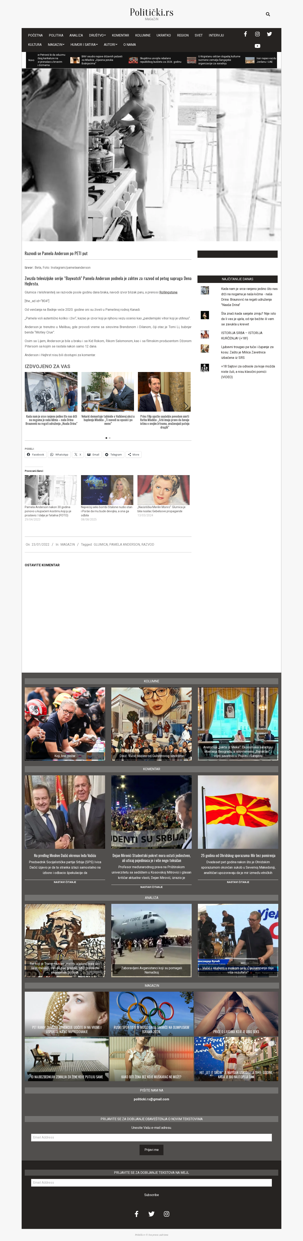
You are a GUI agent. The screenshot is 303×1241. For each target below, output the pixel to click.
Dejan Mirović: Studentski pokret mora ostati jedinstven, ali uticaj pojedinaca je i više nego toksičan (152, 858)
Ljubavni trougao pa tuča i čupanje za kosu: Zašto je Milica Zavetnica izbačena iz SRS (247, 352)
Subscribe (151, 1195)
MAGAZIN (67, 544)
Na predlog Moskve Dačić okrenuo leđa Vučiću (65, 855)
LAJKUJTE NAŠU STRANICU (237, 254)
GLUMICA (101, 544)
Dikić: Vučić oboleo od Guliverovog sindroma (152, 756)
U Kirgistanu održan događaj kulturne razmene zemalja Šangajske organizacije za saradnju (179, 60)
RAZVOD (147, 544)
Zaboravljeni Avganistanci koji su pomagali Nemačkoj (151, 970)
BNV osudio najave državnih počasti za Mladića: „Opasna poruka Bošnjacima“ (61, 60)
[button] (186, 406)
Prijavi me (151, 1150)
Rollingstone (168, 292)
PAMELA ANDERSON (124, 544)
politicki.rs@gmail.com (151, 1099)
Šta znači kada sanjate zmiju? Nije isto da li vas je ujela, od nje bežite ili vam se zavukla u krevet (248, 319)
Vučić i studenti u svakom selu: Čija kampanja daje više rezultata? (238, 970)
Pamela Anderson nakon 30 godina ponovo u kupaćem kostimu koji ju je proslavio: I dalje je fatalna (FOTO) (48, 511)
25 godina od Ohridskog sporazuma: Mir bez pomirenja (238, 855)
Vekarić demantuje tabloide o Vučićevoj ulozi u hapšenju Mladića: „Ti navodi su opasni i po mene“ (108, 419)
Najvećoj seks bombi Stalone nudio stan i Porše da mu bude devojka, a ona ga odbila (106, 511)
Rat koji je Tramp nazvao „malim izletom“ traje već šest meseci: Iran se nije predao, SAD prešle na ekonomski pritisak (65, 968)
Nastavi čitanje (65, 882)
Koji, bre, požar (64, 756)
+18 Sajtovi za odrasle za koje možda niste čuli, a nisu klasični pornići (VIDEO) (248, 371)
